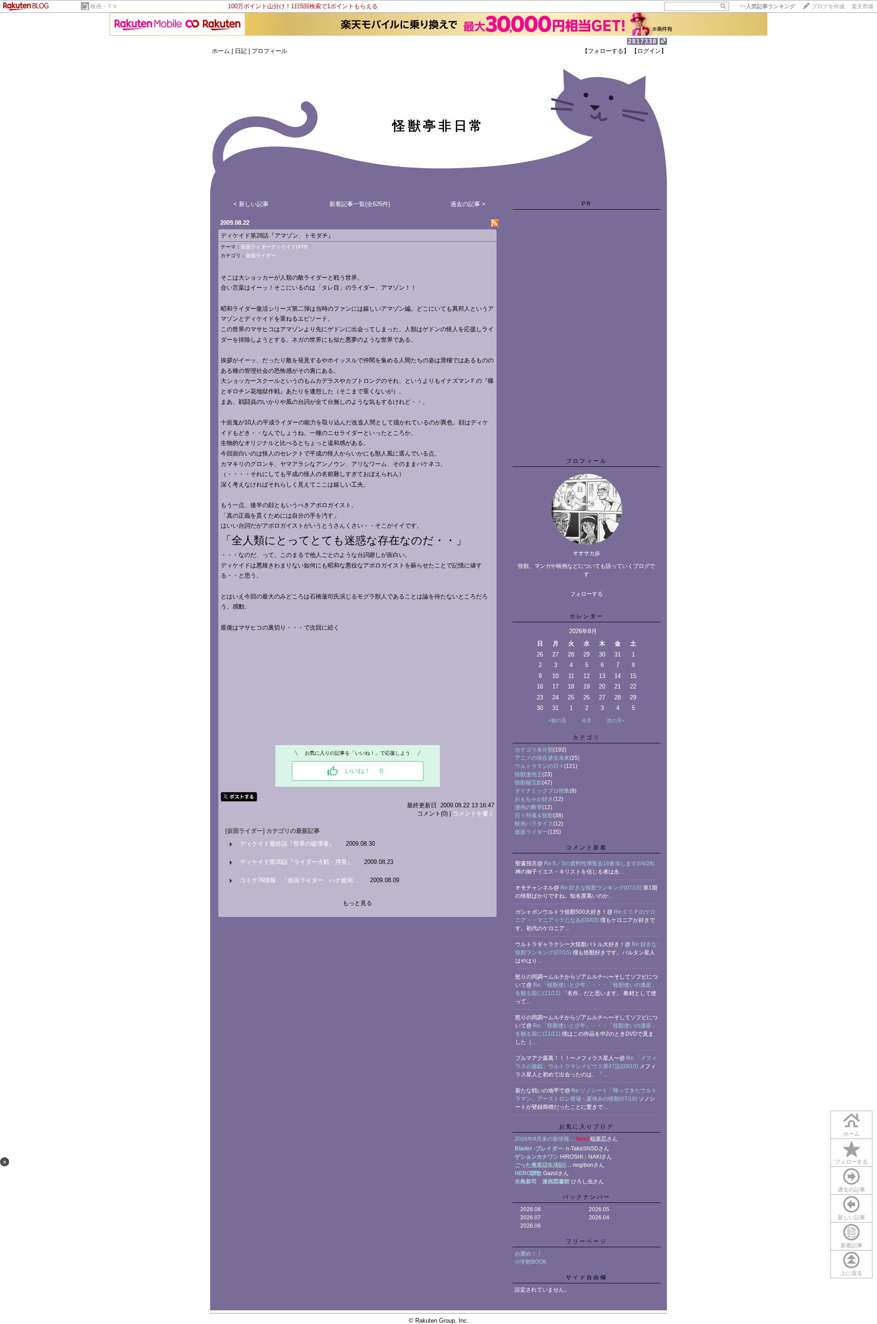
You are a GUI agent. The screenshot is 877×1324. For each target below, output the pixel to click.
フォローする (851, 1162)
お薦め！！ (528, 1253)
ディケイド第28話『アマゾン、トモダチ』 (277, 235)
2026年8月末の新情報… (545, 1139)
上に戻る (851, 1273)
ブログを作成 (828, 6)
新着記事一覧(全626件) (359, 204)
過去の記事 (851, 1189)
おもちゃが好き (534, 799)
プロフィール (269, 51)
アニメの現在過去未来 (542, 758)
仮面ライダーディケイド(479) (274, 246)
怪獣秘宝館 (528, 782)
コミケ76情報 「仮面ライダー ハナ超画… (299, 880)
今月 (586, 720)
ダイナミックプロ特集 (542, 791)
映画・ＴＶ (104, 6)
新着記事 (851, 1245)
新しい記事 (851, 1217)
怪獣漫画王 (528, 774)
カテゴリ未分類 (534, 750)
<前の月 (557, 720)
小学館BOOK (531, 1262)
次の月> (615, 720)
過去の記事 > (468, 204)
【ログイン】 (649, 51)
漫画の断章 (528, 807)
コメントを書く (473, 813)
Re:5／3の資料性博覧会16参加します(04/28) (599, 863)
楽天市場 (862, 6)
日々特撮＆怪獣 (534, 815)
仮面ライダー (261, 255)
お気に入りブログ (586, 1126)
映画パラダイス (534, 824)
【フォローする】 (605, 51)
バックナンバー (587, 1197)
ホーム (221, 51)
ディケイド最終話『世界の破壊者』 (287, 843)
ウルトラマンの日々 (539, 766)
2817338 (642, 41)
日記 (241, 51)
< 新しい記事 (251, 204)
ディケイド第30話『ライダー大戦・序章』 (296, 861)
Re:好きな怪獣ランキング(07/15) (601, 887)
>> (767, 6)
